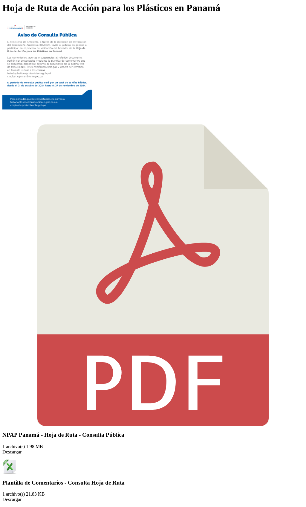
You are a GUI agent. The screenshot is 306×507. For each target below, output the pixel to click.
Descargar (12, 451)
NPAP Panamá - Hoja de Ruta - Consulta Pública (63, 435)
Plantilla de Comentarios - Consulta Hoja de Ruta (63, 482)
